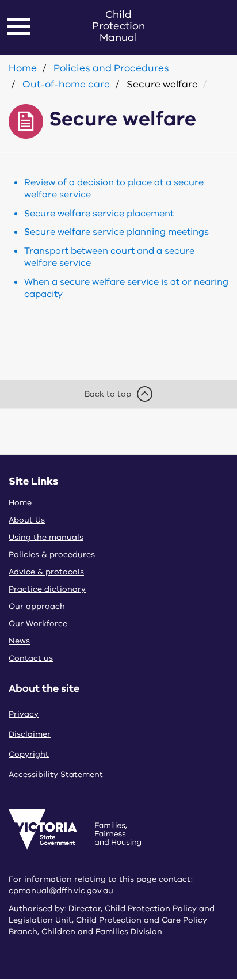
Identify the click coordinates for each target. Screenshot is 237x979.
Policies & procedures (52, 554)
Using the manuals (46, 537)
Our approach (37, 606)
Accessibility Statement (56, 774)
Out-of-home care (66, 84)
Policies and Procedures (111, 68)
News (19, 640)
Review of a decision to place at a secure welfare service (114, 188)
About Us (27, 520)
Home (23, 68)
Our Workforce (38, 623)
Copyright (29, 754)
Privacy (24, 713)
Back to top (108, 393)
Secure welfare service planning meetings (116, 232)
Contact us (31, 658)
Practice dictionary (47, 589)
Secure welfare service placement (99, 213)
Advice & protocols (46, 571)
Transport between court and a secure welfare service (109, 257)
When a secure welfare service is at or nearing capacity (126, 288)
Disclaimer (30, 734)
